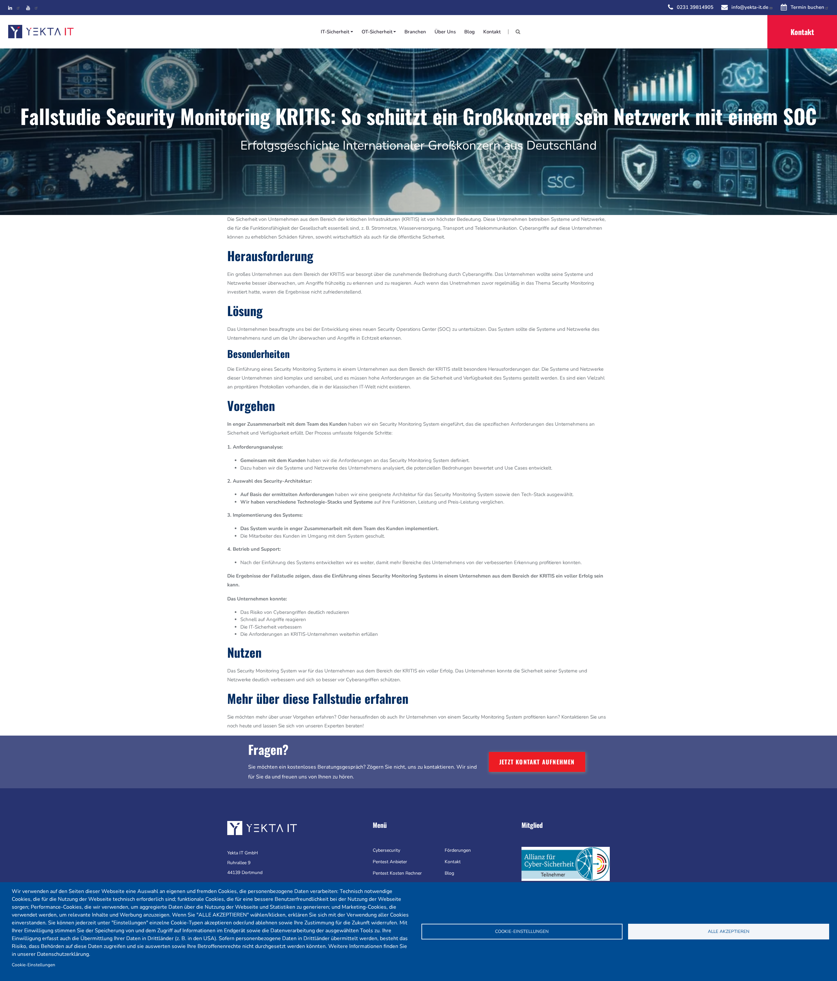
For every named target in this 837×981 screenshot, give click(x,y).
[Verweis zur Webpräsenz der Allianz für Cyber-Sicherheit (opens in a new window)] (565, 864)
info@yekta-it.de (749, 7)
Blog (469, 31)
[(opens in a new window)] (14, 7)
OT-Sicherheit (377, 31)
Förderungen (458, 850)
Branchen (415, 31)
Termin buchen (807, 7)
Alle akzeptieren (728, 931)
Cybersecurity (386, 850)
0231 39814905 (695, 7)
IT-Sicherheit (335, 31)
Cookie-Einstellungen (33, 965)
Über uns (445, 31)
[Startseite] (41, 31)
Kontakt (492, 31)
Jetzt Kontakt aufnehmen (537, 762)
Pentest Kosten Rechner (397, 873)
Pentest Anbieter (390, 862)
